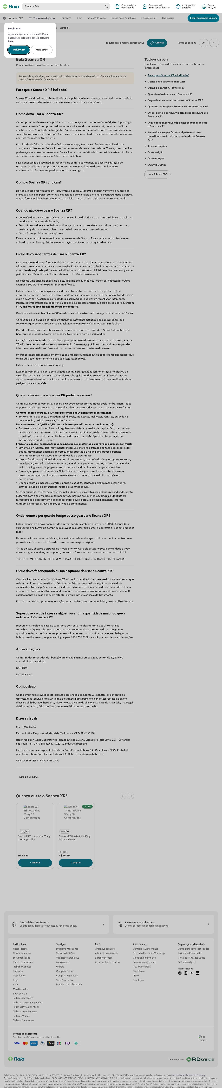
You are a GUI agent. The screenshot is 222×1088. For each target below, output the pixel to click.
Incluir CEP (19, 49)
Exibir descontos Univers (203, 18)
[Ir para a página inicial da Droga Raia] (11, 6)
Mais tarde (42, 49)
